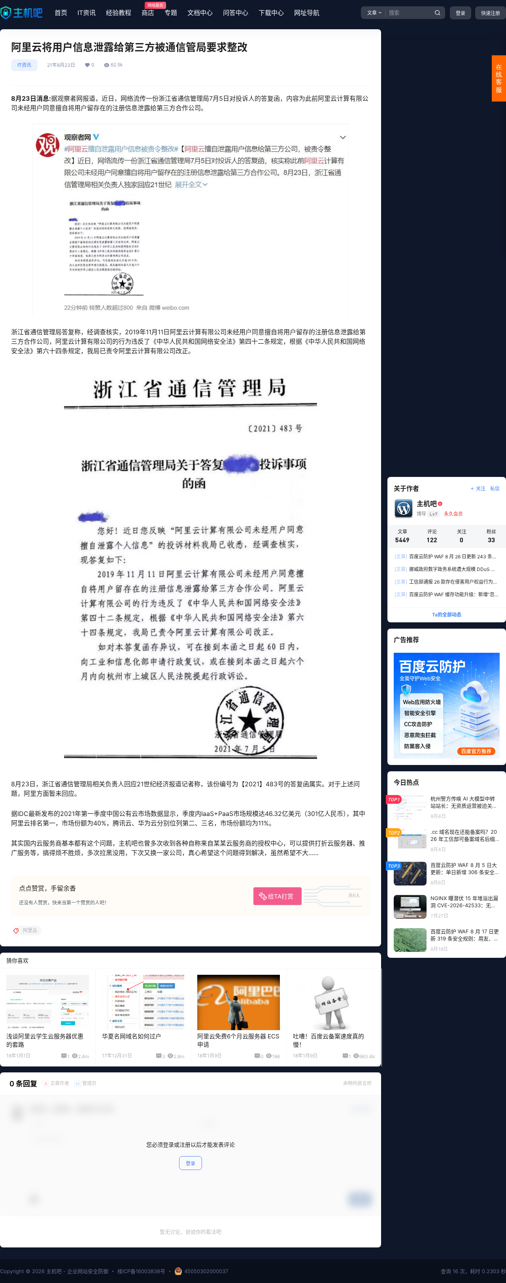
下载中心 (271, 13)
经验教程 (118, 13)
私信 (495, 489)
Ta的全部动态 (446, 615)
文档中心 (200, 13)
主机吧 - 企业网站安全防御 (76, 1271)
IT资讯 (86, 13)
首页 (61, 13)
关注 (480, 489)
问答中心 (235, 13)
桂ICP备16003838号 (141, 1271)
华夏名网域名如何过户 (131, 1036)
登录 (460, 13)
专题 (170, 13)
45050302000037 (206, 1271)
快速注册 (490, 13)
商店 (148, 10)
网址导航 (306, 13)
